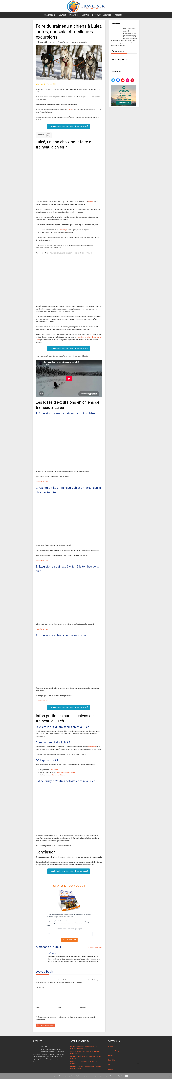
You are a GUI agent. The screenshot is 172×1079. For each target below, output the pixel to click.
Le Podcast (96, 15)
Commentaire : (41, 987)
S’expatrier (73, 15)
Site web (83, 1008)
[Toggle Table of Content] (47, 135)
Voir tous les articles (95, 947)
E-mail (60, 1008)
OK (127, 1076)
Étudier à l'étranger (123, 1051)
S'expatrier (123, 1060)
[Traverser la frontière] (86, 6)
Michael (52, 42)
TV (123, 1064)
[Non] (170, 1076)
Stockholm (92, 747)
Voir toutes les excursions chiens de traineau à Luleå (69, 126)
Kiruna (69, 110)
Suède (90, 202)
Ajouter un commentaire (79, 42)
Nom (38, 1008)
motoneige (63, 230)
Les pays (85, 15)
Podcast (123, 1055)
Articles (60, 42)
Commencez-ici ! (50, 15)
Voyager (62, 15)
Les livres (107, 15)
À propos (118, 15)
